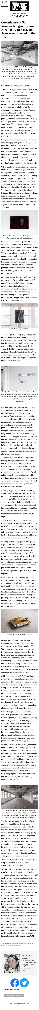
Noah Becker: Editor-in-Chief (19, 1003)
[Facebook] (14, 982)
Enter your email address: (11, 989)
